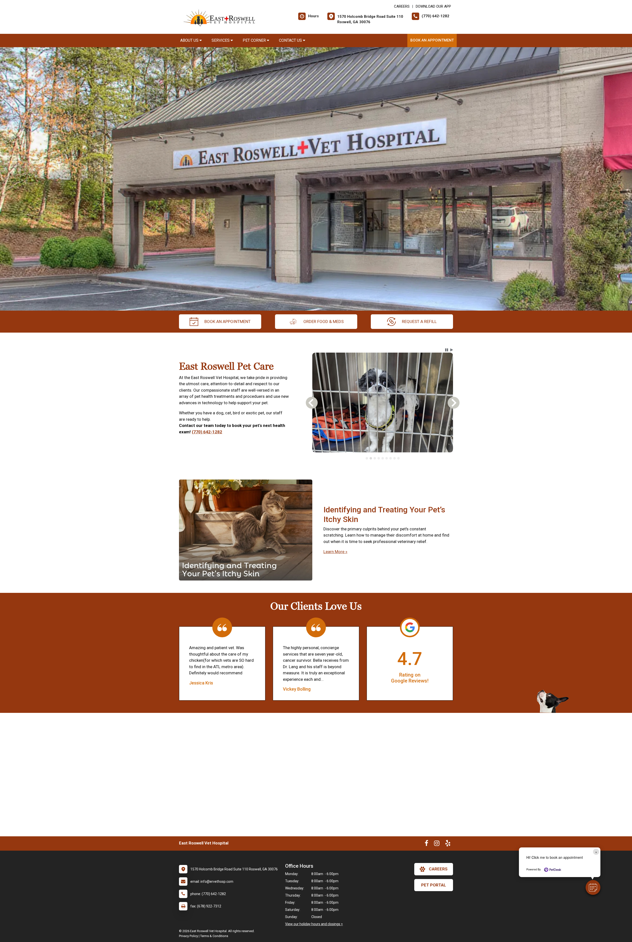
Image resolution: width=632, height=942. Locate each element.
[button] (593, 887)
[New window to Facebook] (426, 851)
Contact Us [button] (291, 40)
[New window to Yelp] (448, 851)
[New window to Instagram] (437, 851)
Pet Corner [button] (255, 40)
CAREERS (402, 6)
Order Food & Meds (323, 321)
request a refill (419, 321)
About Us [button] (189, 40)
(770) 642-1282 (207, 435)
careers (438, 875)
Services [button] (221, 40)
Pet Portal (433, 891)
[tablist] (383, 465)
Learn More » (335, 558)
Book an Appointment (432, 40)
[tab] (367, 465)
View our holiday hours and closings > (314, 931)
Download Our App (433, 6)
